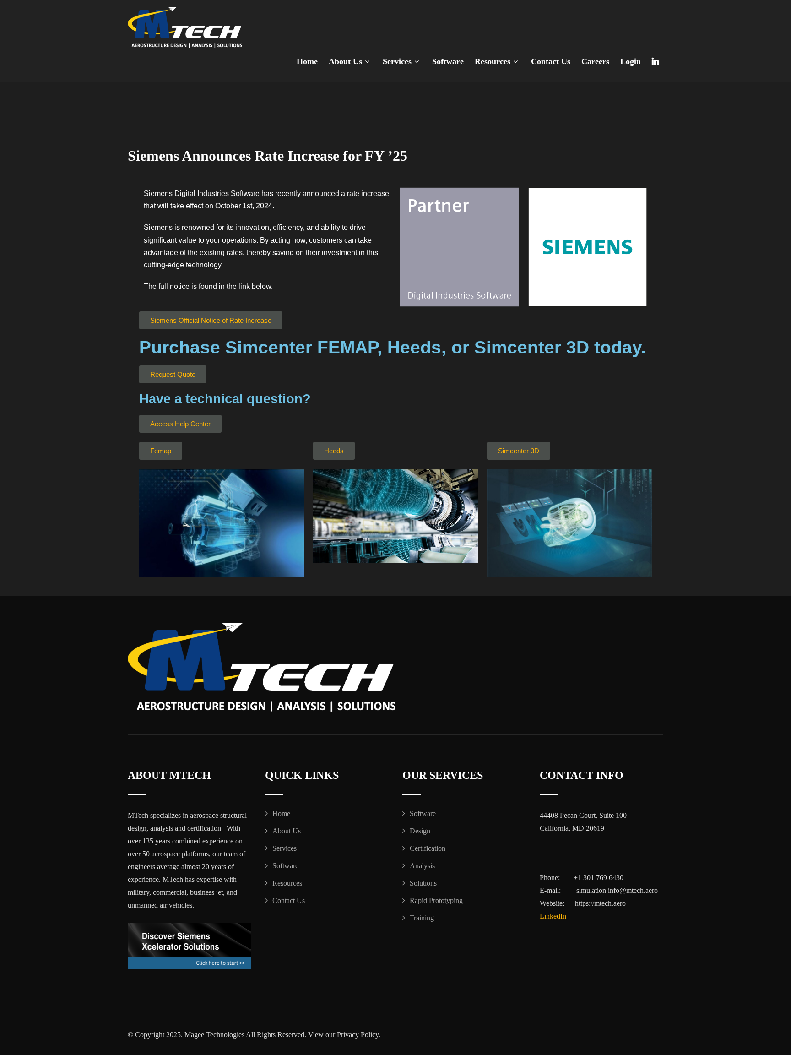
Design (420, 831)
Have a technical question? (225, 399)
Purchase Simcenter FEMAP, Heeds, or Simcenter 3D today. (392, 347)
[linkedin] (655, 61)
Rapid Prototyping (436, 900)
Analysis (422, 866)
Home (307, 61)
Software (448, 61)
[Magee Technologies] (185, 27)
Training (422, 918)
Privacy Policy (358, 1035)
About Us (345, 61)
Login (630, 61)
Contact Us (550, 61)
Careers (595, 61)
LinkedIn (553, 916)
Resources (492, 61)
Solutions (423, 883)
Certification (427, 848)
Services (397, 61)
